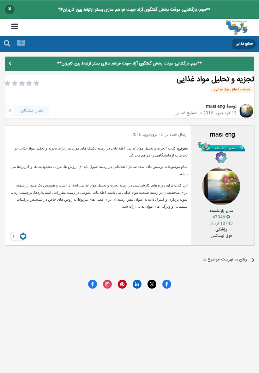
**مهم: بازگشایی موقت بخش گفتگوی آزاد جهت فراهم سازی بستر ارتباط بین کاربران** (134, 10)
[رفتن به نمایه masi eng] (246, 111)
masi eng (215, 106)
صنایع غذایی (185, 113)
